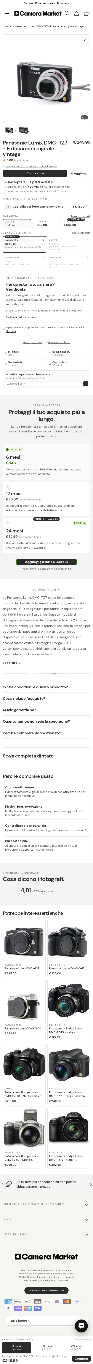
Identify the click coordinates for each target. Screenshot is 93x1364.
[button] (86, 13)
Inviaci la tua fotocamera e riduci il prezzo (31, 166)
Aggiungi (81, 173)
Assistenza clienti (59, 342)
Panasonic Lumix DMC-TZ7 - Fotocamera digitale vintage (49, 26)
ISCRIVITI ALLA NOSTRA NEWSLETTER (46, 1290)
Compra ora (35, 173)
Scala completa (81, 232)
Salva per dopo (32, 342)
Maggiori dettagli (80, 216)
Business (63, 3)
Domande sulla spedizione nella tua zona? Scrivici (35, 191)
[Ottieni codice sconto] (85, 383)
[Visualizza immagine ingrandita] (85, 39)
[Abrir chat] (81, 1326)
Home (7, 26)
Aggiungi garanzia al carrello (46, 562)
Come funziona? (82, 1339)
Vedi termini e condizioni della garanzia (46, 568)
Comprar (81, 1359)
